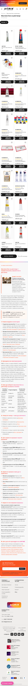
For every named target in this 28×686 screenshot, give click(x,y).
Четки (4, 344)
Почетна (3, 13)
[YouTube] (19, 634)
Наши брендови (12, 350)
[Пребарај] (17, 9)
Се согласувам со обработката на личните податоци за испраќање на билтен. (12, 573)
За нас (16, 584)
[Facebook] (11, 634)
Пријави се (22, 568)
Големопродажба (19, 587)
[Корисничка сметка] (20, 9)
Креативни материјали (12, 329)
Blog (16, 592)
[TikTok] (22, 634)
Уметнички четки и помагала (13, 344)
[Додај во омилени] (11, 31)
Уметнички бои (21, 329)
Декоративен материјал (11, 554)
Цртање (11, 337)
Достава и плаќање (6, 584)
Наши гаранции (5, 589)
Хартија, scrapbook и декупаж (13, 551)
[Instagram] (15, 634)
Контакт (17, 589)
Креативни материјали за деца (11, 357)
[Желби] (23, 9)
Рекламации (5, 587)
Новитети (5, 350)
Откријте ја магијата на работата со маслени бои (18, 279)
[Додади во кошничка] (7, 53)
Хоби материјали (22, 355)
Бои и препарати (18, 432)
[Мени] (1, 9)
